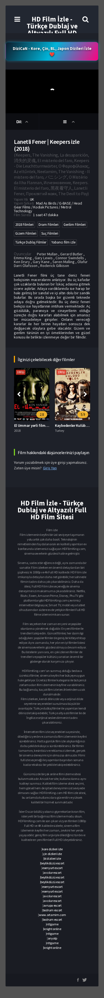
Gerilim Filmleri (75, 224)
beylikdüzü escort (52, 863)
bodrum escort (52, 910)
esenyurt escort (52, 868)
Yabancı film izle (63, 242)
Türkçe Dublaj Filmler (30, 242)
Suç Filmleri (49, 233)
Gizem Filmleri (25, 233)
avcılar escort (52, 872)
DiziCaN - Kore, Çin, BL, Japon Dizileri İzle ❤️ (52, 51)
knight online (52, 929)
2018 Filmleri (24, 224)
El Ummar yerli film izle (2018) (38, 425)
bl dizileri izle (52, 858)
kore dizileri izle (52, 849)
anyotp (52, 938)
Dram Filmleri (49, 224)
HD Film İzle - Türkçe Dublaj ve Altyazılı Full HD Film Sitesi (52, 29)
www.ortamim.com (52, 915)
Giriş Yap (50, 467)
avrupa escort (52, 905)
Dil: (19, 122)
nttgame (52, 924)
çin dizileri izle (52, 854)
